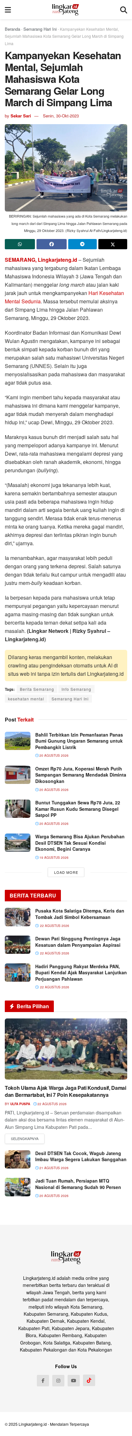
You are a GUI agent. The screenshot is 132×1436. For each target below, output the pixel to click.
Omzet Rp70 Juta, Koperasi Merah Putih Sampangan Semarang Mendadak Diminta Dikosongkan (80, 774)
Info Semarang (76, 689)
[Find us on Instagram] (58, 1380)
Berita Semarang (37, 689)
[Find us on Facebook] (43, 1380)
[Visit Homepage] (65, 9)
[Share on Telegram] (82, 244)
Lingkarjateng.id (33, 1424)
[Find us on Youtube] (74, 1380)
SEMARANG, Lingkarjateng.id (41, 259)
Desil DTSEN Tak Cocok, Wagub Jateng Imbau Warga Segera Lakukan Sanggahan (81, 1156)
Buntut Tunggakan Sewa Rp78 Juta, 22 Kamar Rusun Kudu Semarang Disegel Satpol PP (77, 808)
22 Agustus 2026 (52, 1104)
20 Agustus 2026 (53, 755)
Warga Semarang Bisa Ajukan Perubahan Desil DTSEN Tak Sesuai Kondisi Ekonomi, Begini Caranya (80, 842)
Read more (25, 1139)
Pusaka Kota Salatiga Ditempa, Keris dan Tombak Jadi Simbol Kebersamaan (79, 913)
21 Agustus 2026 (53, 1168)
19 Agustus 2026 (53, 857)
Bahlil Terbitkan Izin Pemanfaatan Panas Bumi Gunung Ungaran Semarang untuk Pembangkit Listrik (79, 740)
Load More (66, 872)
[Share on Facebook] (52, 244)
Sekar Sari (21, 116)
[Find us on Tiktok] (89, 1380)
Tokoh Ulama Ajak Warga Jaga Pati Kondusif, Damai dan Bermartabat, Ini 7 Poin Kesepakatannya (65, 1091)
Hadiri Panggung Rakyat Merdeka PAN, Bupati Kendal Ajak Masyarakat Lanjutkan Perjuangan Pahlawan (81, 972)
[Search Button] (123, 9)
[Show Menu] (8, 9)
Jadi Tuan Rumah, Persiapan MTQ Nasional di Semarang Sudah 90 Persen (78, 1183)
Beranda (12, 29)
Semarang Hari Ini (40, 29)
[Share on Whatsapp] (20, 244)
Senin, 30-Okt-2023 (61, 116)
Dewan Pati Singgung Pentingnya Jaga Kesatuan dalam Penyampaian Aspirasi (77, 941)
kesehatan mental (26, 698)
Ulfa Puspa (20, 1104)
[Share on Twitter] (112, 244)
